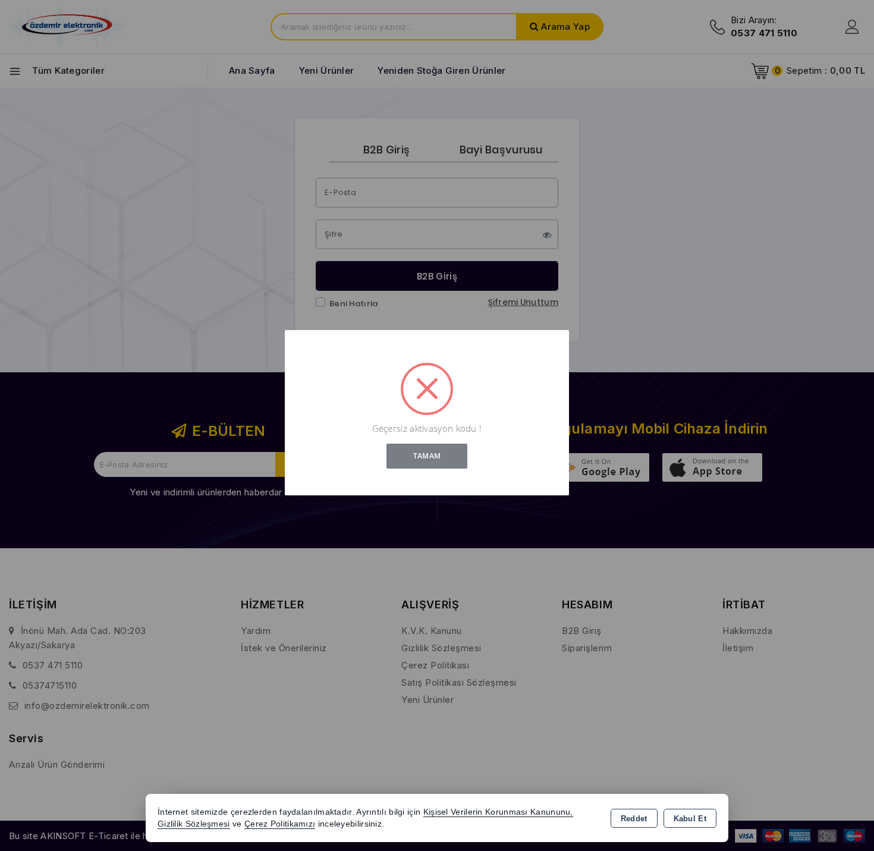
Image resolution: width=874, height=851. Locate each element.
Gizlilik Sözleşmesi (194, 823)
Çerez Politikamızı (279, 823)
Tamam (427, 456)
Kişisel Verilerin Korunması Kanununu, (498, 812)
